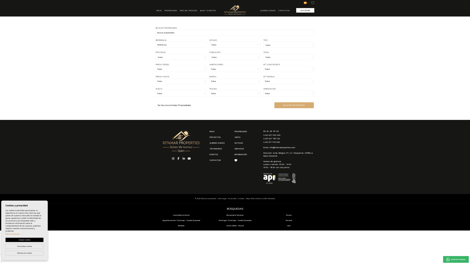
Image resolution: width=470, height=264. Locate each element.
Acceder (305, 10)
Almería (289, 220)
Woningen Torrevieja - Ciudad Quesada (235, 220)
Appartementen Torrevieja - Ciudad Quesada (181, 220)
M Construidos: (272, 64)
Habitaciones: (217, 64)
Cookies (241, 198)
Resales (181, 225)
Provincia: (161, 52)
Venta (238, 137)
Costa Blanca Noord (181, 215)
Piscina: (213, 89)
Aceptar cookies (24, 240)
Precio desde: (162, 64)
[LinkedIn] (184, 158)
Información (241, 154)
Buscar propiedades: (166, 28)
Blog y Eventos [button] (208, 10)
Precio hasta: (163, 76)
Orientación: (269, 89)
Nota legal (222, 198)
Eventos (214, 154)
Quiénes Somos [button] (268, 10)
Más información (13, 234)
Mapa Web (250, 198)
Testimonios (216, 148)
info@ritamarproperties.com (282, 147)
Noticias (239, 143)
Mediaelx (271, 198)
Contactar (284, 10)
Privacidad (232, 198)
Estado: (213, 40)
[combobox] (288, 45)
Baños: (213, 76)
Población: (215, 52)
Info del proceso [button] (188, 10)
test (289, 225)
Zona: (266, 52)
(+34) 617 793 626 (271, 142)
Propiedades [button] (170, 10)
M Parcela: (269, 76)
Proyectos (215, 137)
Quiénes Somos (217, 143)
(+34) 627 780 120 (271, 138)
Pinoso (289, 215)
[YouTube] (189, 158)
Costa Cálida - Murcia (235, 225)
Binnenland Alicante (235, 215)
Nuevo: (159, 89)
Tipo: (265, 40)
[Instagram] (173, 158)
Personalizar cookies (24, 246)
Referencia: (161, 40)
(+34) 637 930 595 (272, 135)
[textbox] (288, 45)
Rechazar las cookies (24, 253)
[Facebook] (178, 158)
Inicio (159, 10)
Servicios (239, 148)
